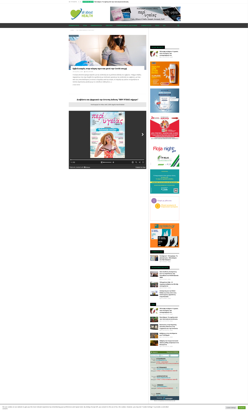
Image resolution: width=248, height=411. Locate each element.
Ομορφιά (109, 25)
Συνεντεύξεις (146, 25)
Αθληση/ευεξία (96, 25)
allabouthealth (89, 71)
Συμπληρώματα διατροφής (126, 25)
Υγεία (85, 25)
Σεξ (164, 25)
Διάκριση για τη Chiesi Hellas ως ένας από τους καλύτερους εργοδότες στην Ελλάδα (168, 293)
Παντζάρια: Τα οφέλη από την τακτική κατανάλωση (169, 318)
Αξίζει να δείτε (88, 2)
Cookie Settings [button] (231, 407)
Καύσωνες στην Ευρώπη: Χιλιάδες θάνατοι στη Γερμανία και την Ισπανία (118, 2)
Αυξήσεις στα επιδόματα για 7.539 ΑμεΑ (168, 334)
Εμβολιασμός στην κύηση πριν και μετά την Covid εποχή (100, 68)
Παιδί (157, 25)
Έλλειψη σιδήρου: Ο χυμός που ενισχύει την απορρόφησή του (169, 53)
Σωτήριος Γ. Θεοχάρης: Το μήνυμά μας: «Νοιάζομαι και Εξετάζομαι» (169, 258)
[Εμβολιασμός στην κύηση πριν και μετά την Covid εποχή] (107, 52)
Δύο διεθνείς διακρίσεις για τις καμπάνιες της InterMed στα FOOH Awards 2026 (169, 274)
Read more (76, 84)
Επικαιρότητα (74, 25)
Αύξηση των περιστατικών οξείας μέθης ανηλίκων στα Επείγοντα (169, 342)
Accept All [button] (241, 407)
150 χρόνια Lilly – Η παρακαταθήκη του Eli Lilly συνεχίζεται (169, 284)
